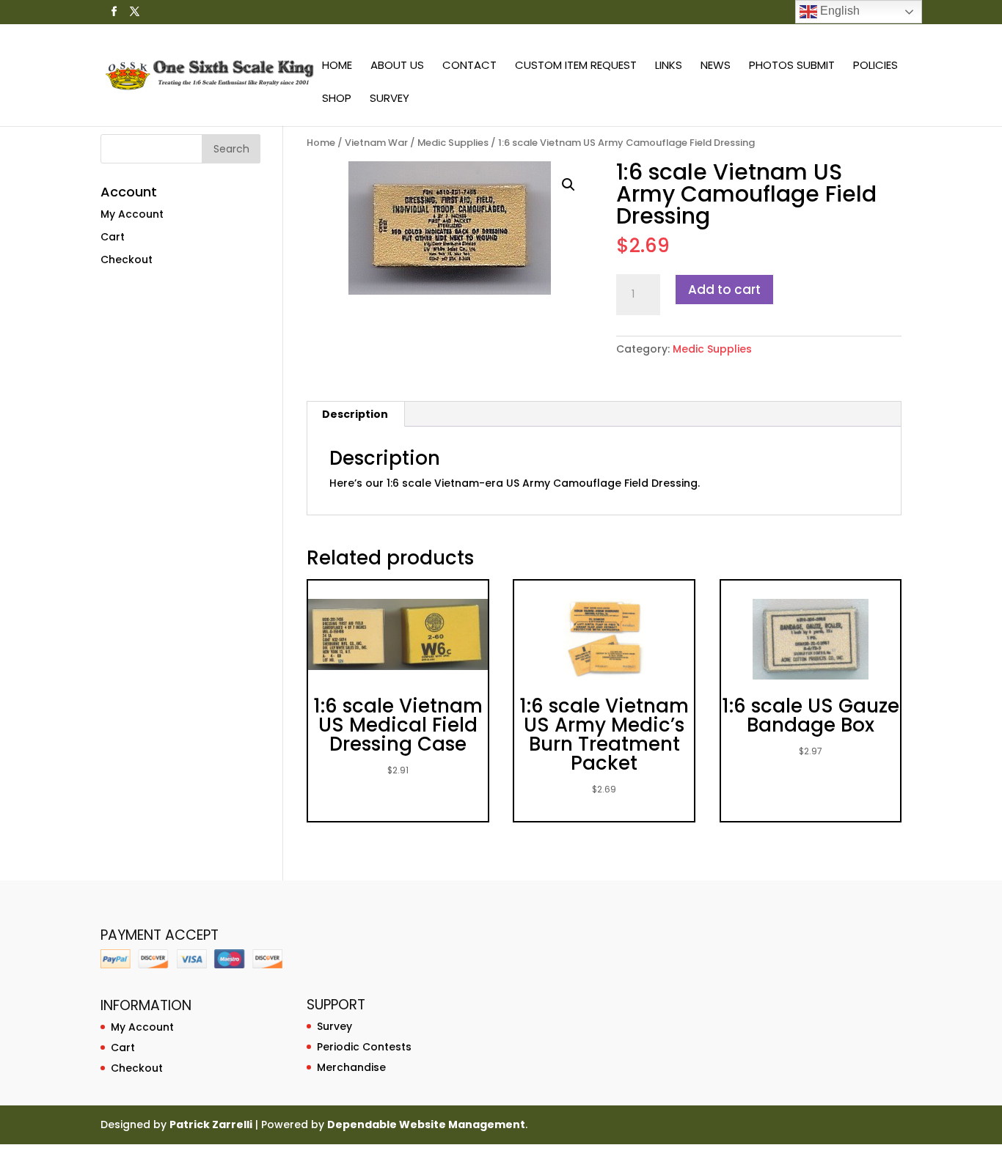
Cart (112, 236)
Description (355, 414)
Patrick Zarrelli (210, 1124)
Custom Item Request (576, 66)
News (716, 66)
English (838, 10)
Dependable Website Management (426, 1124)
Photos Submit (792, 66)
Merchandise (351, 1067)
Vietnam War (376, 143)
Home (337, 66)
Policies (875, 66)
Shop (336, 99)
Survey (389, 99)
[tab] (355, 414)
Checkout (126, 259)
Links (668, 66)
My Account (132, 214)
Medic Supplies (453, 143)
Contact (469, 66)
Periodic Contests (364, 1046)
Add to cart (724, 289)
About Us (397, 66)
